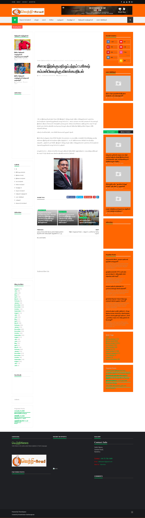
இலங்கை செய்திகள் (20, 178)
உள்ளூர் (36, 20)
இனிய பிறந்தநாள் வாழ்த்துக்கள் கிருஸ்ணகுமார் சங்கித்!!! (21, 54)
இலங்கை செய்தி (19, 175)
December (17, 305)
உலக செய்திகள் (19, 181)
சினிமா (51, 20)
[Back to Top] (132, 512)
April (15, 297)
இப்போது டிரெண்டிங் (20, 172)
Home (13, 2)
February (16, 301)
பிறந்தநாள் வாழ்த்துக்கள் (85, 20)
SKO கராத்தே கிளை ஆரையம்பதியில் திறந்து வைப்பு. (87, 221)
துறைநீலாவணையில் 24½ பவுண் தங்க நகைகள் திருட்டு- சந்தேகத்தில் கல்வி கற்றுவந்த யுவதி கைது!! (116, 274)
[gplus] (132, 2)
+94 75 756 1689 (106, 459)
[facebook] (121, 2)
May (15, 295)
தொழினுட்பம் (71, 20)
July (15, 291)
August (16, 289)
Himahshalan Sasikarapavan (26, 514)
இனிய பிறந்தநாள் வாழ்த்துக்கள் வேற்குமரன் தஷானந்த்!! (21, 78)
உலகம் (44, 20)
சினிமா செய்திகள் (20, 184)
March (16, 299)
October (16, 309)
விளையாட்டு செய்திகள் (21, 203)
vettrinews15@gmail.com (105, 461)
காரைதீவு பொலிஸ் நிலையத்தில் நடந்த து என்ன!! (20, 413)
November (17, 307)
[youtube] (124, 2)
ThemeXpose (22, 512)
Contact (25, 2)
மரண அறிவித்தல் (102, 20)
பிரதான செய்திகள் (25, 20)
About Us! (17, 421)
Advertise (32, 2)
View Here (103, 464)
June (15, 293)
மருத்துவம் (60, 20)
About (19, 2)
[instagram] (129, 2)
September (17, 311)
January (16, 303)
